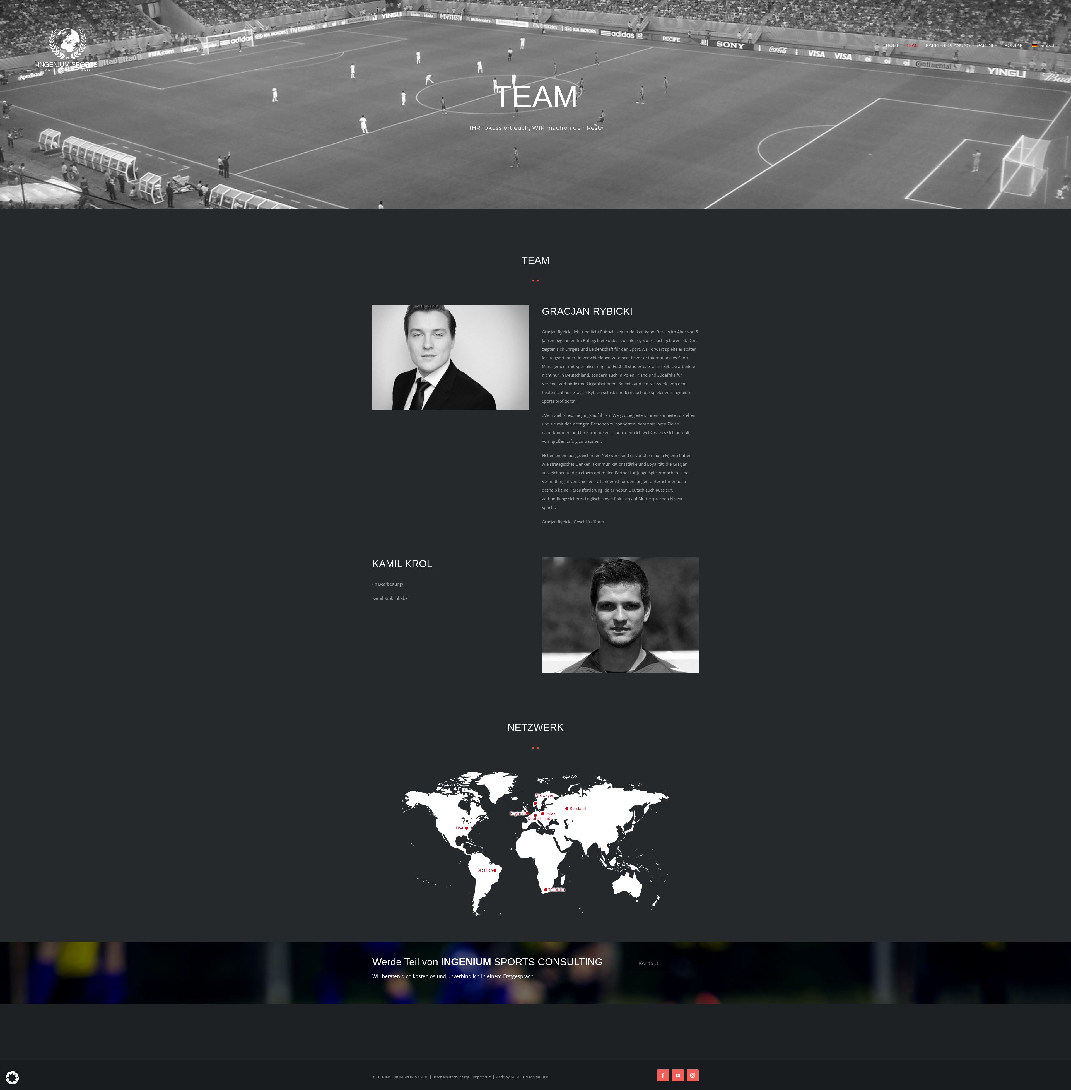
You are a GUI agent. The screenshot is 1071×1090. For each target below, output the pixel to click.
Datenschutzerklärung (450, 1076)
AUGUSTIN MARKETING (530, 1076)
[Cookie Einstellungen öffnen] (12, 1083)
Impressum (482, 1076)
